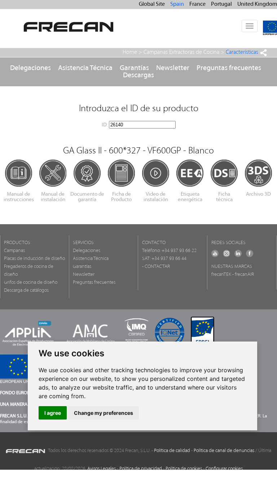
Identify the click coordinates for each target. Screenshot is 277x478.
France (197, 4)
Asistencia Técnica (85, 68)
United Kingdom (257, 4)
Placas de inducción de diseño (34, 258)
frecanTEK (221, 274)
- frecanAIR (243, 274)
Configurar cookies (224, 469)
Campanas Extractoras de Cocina (181, 52)
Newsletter (172, 68)
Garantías (134, 68)
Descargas (138, 75)
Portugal (221, 4)
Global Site (152, 4)
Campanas (14, 250)
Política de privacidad (140, 469)
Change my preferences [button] (103, 413)
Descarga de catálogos (26, 290)
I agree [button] (52, 413)
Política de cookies (184, 469)
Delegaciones (30, 68)
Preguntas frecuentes (229, 68)
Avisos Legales (101, 469)
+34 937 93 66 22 (179, 250)
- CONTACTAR (156, 266)
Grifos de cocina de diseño (30, 282)
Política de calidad (172, 450)
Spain (177, 4)
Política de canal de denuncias (224, 450)
